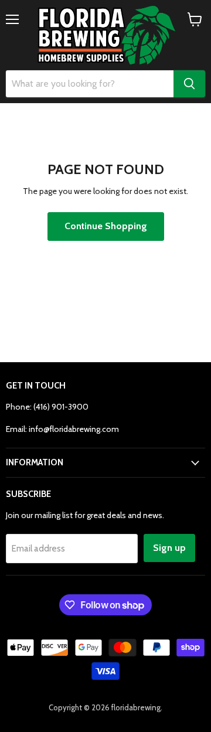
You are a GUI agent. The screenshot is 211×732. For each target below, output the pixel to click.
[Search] (189, 83)
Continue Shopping (105, 225)
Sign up (169, 547)
